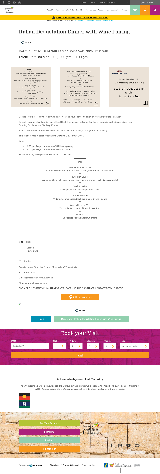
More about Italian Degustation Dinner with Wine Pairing (91, 319)
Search (80, 355)
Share (28, 42)
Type (122, 341)
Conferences (90, 10)
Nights (56, 341)
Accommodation (113, 10)
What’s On (70, 10)
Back (41, 319)
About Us (50, 10)
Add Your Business (49, 423)
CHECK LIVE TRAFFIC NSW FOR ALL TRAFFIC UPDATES (82, 17)
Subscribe (49, 432)
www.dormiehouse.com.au (34, 283)
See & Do (80, 10)
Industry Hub (49, 449)
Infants (107, 341)
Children (91, 341)
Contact (93, 2)
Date (13, 340)
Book (84, 2)
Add (82, 297)
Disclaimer (54, 465)
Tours (124, 10)
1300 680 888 (147, 2)
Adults (73, 341)
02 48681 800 (28, 272)
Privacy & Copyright (71, 465)
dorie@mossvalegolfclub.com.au (37, 277)
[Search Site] (155, 10)
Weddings (102, 10)
